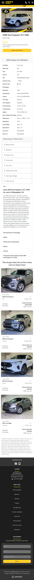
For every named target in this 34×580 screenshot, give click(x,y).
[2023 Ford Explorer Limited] (17, 322)
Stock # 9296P (5, 294)
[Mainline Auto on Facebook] (15, 464)
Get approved (17, 507)
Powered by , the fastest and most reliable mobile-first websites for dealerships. (17, 572)
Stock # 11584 (5, 421)
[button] (26, 2)
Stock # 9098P (5, 379)
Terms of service (17, 525)
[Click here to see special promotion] (17, 6)
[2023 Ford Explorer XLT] (17, 280)
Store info (17, 516)
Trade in (17, 503)
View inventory (17, 490)
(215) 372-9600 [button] (18, 479)
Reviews (17, 499)
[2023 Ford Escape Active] (17, 365)
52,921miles (28, 383)
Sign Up (17, 561)
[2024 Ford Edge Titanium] (17, 407)
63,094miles (28, 299)
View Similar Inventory (17, 55)
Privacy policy (17, 521)
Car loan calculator (17, 512)
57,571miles (28, 425)
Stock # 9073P (5, 337)
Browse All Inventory (17, 50)
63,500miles (28, 341)
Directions (17, 529)
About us (17, 494)
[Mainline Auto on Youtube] (19, 464)
